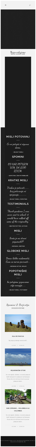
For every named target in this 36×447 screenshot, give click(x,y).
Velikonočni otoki (18, 370)
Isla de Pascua (18, 336)
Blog (22, 345)
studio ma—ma (21, 441)
